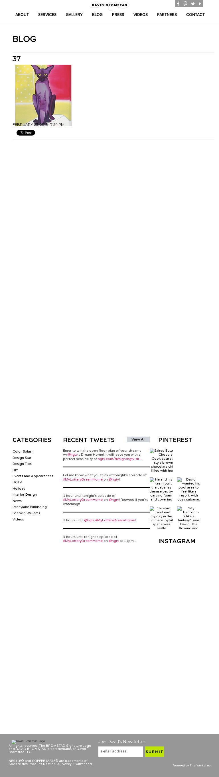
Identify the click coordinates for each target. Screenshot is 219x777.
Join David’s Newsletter (121, 742)
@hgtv (72, 455)
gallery (74, 14)
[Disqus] (113, 211)
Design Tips (22, 464)
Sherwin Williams (26, 513)
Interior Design (25, 495)
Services (47, 14)
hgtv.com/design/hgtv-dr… (120, 459)
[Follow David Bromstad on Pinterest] (185, 3)
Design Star (22, 458)
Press (118, 14)
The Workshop (200, 765)
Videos (140, 14)
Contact (195, 14)
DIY (15, 470)
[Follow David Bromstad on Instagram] (206, 3)
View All (138, 439)
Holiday (19, 489)
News (17, 501)
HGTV (17, 482)
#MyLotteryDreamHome (83, 479)
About (22, 14)
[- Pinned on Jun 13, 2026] (188, 451)
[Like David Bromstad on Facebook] (178, 3)
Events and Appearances (33, 476)
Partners (167, 14)
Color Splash (23, 451)
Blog (97, 14)
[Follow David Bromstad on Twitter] (192, 3)
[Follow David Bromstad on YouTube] (199, 3)
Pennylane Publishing (30, 507)
